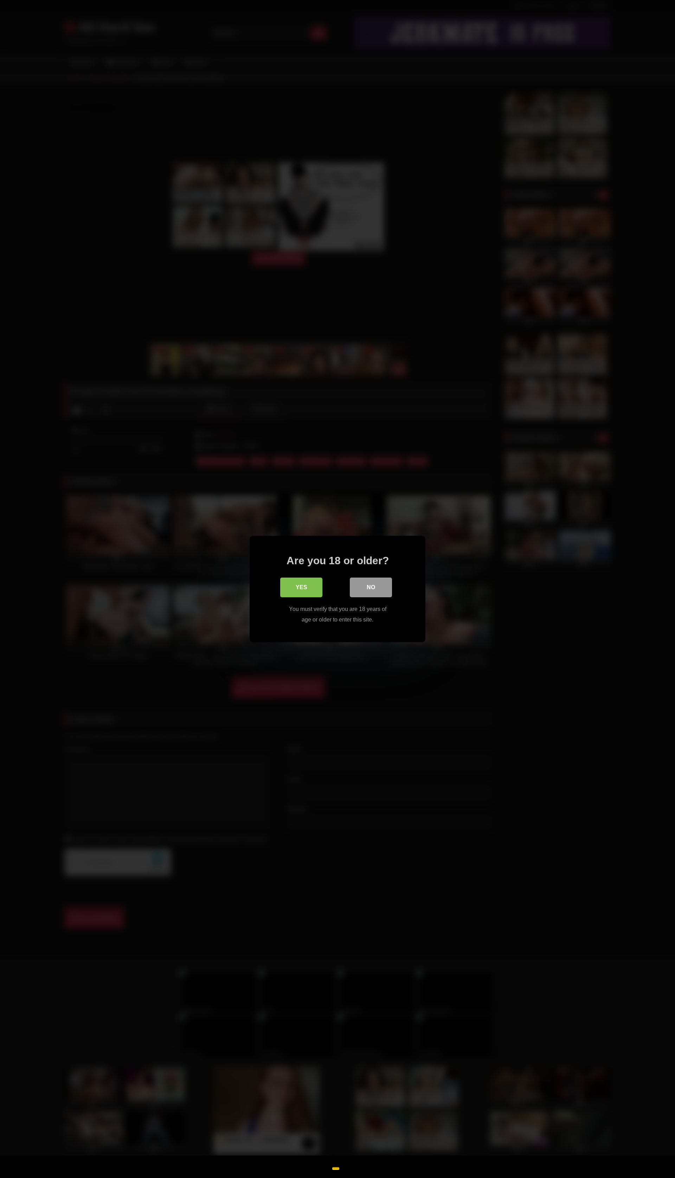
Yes (301, 587)
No (371, 587)
